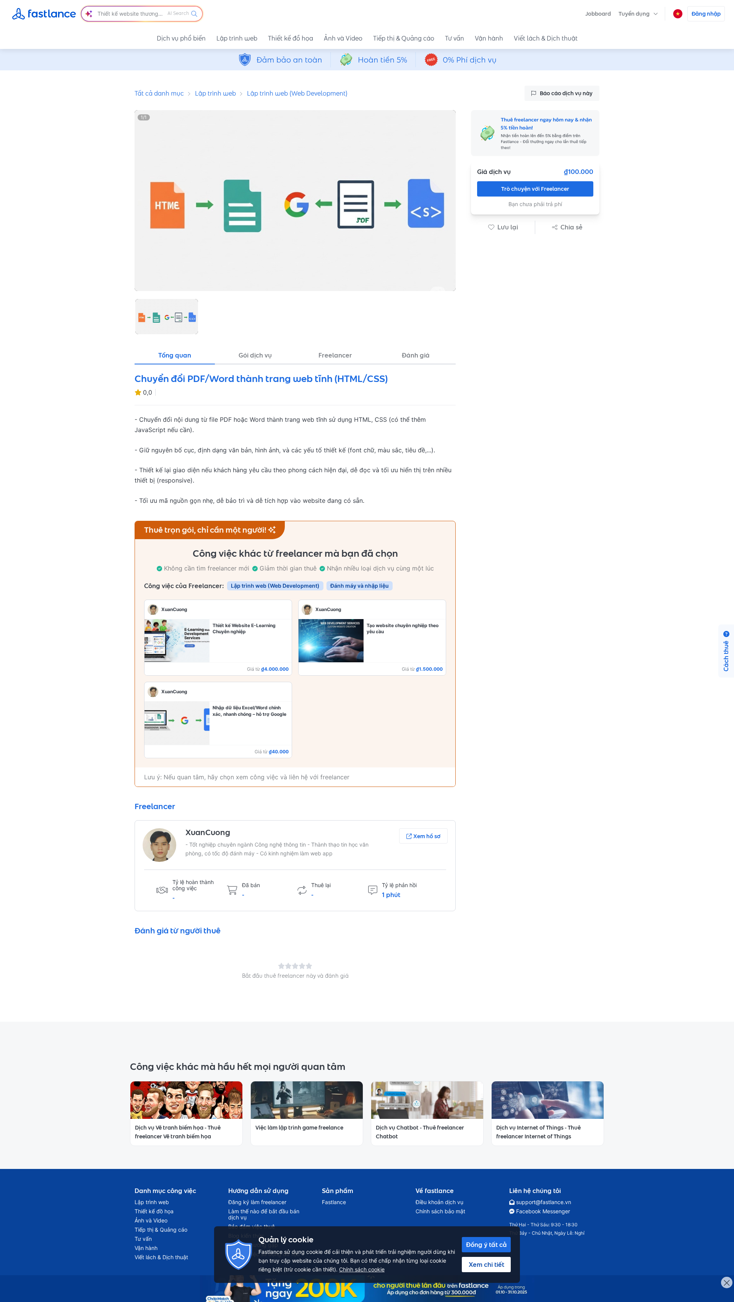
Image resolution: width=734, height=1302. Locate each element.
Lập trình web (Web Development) (297, 93)
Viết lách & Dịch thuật (546, 38)
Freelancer (335, 355)
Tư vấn (454, 38)
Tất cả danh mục (159, 93)
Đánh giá (416, 355)
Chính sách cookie (362, 1269)
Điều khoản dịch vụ (439, 1202)
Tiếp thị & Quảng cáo (403, 38)
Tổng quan (174, 355)
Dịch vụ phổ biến (181, 38)
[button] (638, 14)
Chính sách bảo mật (440, 1211)
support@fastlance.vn (543, 1202)
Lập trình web (236, 38)
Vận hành (489, 38)
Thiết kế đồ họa (290, 38)
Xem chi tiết (486, 1264)
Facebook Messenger (543, 1211)
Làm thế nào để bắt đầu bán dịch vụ (263, 1214)
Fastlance (334, 1202)
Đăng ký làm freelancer (257, 1202)
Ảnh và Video (343, 38)
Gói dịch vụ (255, 355)
